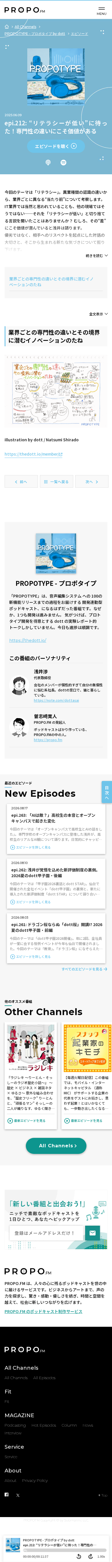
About (13, 1471)
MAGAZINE (19, 1415)
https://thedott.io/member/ (32, 454)
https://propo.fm (48, 739)
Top (104, 1495)
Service (14, 1447)
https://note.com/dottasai (56, 700)
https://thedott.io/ (27, 640)
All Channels (25, 27)
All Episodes (44, 1377)
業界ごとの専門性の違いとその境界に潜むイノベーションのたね (51, 281)
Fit (8, 1392)
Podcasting (15, 1425)
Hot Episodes (44, 1425)
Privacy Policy (35, 1480)
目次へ (107, 793)
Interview (13, 1433)
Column (69, 1425)
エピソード (79, 33)
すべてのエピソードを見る (82, 968)
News (88, 1425)
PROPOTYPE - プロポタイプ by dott (35, 33)
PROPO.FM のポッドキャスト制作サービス (43, 1311)
